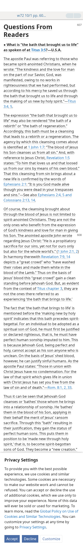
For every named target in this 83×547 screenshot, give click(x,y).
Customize (51, 538)
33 (69, 387)
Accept (12, 538)
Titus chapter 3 (49, 288)
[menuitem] (6, 6)
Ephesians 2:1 (15, 184)
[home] (6, 6)
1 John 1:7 (36, 147)
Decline (30, 538)
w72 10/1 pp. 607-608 (32, 15)
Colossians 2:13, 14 (19, 200)
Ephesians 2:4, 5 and (55, 194)
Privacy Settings (32, 527)
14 (67, 256)
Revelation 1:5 (58, 157)
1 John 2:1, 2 (68, 251)
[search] (77, 5)
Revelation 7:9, (53, 256)
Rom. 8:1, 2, (57, 387)
